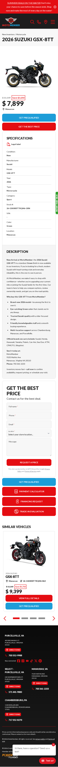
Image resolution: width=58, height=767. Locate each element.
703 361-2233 (42, 688)
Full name (13, 406)
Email (11, 424)
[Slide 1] (16, 618)
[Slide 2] (24, 618)
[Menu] (53, 22)
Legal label (16, 144)
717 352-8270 (15, 720)
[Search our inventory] (32, 21)
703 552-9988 (15, 655)
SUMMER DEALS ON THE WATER (23, 3)
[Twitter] (35, 660)
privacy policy (40, 739)
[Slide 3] (33, 618)
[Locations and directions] (45, 21)
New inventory (8, 34)
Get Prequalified (29, 117)
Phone (12, 415)
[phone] (39, 21)
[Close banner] (55, 7)
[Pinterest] (40, 660)
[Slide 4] (41, 618)
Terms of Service (31, 471)
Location (11, 431)
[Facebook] (18, 660)
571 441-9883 (15, 692)
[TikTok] (31, 660)
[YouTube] (27, 660)
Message (12, 441)
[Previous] (5, 618)
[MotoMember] (15, 21)
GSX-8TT (12, 577)
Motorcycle (21, 34)
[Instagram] (23, 660)
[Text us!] (47, 761)
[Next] (53, 618)
